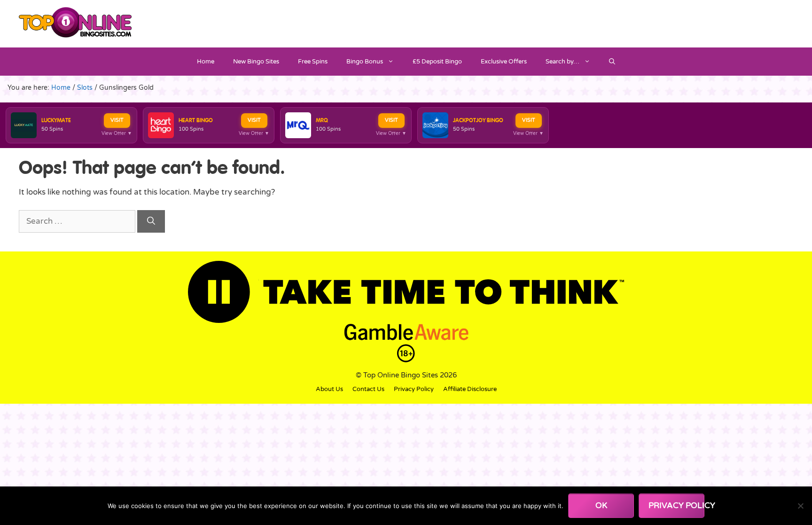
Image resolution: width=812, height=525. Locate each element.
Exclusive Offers (504, 61)
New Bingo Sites (256, 61)
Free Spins (313, 61)
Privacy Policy (414, 389)
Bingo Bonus (364, 61)
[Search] (151, 221)
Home (205, 61)
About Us (329, 389)
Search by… (562, 61)
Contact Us (368, 389)
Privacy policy (676, 505)
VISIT (117, 120)
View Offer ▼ (117, 133)
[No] (800, 505)
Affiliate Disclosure (470, 389)
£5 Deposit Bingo (437, 61)
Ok (601, 505)
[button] (612, 61)
